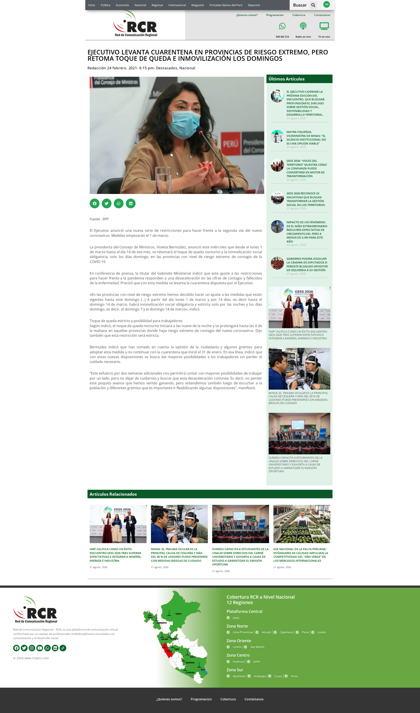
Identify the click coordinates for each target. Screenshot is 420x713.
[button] (313, 5)
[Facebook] (16, 648)
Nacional (140, 5)
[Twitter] (24, 648)
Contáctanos (322, 15)
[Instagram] (32, 648)
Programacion (275, 15)
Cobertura (298, 15)
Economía (122, 5)
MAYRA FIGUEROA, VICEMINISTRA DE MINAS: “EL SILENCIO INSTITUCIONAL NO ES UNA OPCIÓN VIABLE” (306, 137)
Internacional (177, 5)
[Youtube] (39, 648)
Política (105, 5)
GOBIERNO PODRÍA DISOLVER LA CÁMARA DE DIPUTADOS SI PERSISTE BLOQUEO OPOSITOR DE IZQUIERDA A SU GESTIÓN (307, 264)
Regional (157, 5)
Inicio (91, 5)
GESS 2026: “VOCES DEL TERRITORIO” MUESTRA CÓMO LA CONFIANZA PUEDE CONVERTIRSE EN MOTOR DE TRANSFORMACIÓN (307, 168)
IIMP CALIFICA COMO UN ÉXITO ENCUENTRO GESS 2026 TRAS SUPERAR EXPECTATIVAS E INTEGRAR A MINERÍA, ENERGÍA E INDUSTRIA (298, 334)
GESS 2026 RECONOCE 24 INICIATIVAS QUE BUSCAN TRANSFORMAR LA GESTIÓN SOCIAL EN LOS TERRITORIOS (306, 199)
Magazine (197, 5)
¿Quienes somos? (246, 15)
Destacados (166, 68)
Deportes (254, 5)
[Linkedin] (55, 648)
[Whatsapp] (47, 648)
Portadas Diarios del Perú (226, 5)
